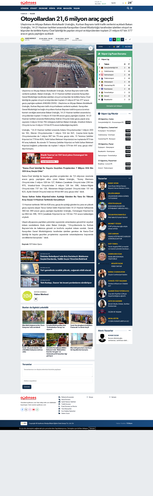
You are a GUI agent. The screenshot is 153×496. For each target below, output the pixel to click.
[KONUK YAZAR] (102, 338)
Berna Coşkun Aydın (116, 272)
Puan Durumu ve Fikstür (69, 406)
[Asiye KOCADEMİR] (102, 304)
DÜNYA (52, 8)
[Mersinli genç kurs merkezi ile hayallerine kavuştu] (81, 340)
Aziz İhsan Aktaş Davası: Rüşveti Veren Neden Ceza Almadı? (118, 187)
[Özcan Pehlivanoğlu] (102, 216)
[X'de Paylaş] (114, 39)
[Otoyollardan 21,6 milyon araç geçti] (58, 66)
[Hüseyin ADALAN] (102, 206)
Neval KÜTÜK (113, 318)
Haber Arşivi (65, 413)
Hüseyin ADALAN (114, 203)
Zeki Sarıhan (113, 234)
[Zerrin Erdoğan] (102, 256)
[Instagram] (30, 409)
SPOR (59, 8)
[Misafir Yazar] (104, 264)
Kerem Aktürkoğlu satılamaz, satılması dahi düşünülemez (117, 339)
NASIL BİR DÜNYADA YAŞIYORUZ (115, 258)
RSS (24, 423)
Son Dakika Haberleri (68, 411)
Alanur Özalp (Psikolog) (118, 291)
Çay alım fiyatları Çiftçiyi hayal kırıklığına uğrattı (117, 295)
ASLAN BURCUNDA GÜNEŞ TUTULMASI (118, 197)
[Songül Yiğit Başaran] (102, 283)
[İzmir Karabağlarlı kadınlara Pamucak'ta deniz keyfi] (81, 317)
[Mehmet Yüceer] (102, 226)
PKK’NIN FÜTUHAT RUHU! (118, 217)
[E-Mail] (36, 299)
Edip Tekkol (113, 244)
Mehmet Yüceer (114, 223)
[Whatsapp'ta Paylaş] (118, 39)
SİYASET (33, 8)
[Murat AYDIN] (102, 186)
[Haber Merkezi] (27, 296)
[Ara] (128, 8)
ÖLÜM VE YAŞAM (114, 312)
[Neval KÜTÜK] (102, 320)
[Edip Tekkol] (102, 246)
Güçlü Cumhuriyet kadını (117, 275)
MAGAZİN (67, 8)
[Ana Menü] (131, 8)
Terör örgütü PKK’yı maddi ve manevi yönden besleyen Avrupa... (119, 248)
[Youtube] (33, 409)
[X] (26, 409)
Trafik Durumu (66, 404)
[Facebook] (22, 409)
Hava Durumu (65, 399)
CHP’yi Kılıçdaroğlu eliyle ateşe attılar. (118, 228)
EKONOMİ (43, 8)
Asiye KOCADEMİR (115, 301)
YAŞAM (76, 8)
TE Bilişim (129, 423)
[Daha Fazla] (122, 39)
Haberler (24, 13)
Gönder (27, 387)
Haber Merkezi (41, 294)
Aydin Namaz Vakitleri (68, 402)
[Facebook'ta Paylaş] (110, 39)
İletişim (114, 397)
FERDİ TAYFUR (116, 266)
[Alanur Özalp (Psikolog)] (102, 293)
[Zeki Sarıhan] (102, 236)
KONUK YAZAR (113, 335)
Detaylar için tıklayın (114, 106)
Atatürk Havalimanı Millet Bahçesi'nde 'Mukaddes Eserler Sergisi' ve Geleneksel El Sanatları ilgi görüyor (56, 352)
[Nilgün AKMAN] (102, 196)
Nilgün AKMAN (114, 193)
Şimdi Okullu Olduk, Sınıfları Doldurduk (118, 305)
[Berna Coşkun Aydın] (102, 273)
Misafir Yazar (117, 263)
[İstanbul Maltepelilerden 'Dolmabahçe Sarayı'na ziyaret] (57, 317)
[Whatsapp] (37, 409)
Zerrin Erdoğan (115, 254)
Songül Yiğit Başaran (117, 281)
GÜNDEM (24, 8)
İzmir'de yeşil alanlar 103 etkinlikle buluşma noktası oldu (32, 350)
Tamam (92, 428)
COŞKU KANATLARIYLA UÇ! (118, 321)
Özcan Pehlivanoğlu (117, 215)
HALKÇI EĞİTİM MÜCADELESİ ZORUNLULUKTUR (119, 238)
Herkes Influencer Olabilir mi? (118, 285)
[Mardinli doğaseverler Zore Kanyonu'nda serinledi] (33, 317)
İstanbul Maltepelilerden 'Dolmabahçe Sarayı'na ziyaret (56, 327)
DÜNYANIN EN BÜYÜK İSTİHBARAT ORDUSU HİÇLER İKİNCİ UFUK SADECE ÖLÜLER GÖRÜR (119, 207)
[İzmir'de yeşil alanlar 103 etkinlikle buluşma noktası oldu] (33, 340)
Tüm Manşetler (66, 409)
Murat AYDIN (113, 183)
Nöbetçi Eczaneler (67, 397)
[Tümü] (130, 178)
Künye (91, 397)
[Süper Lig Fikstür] (130, 114)
